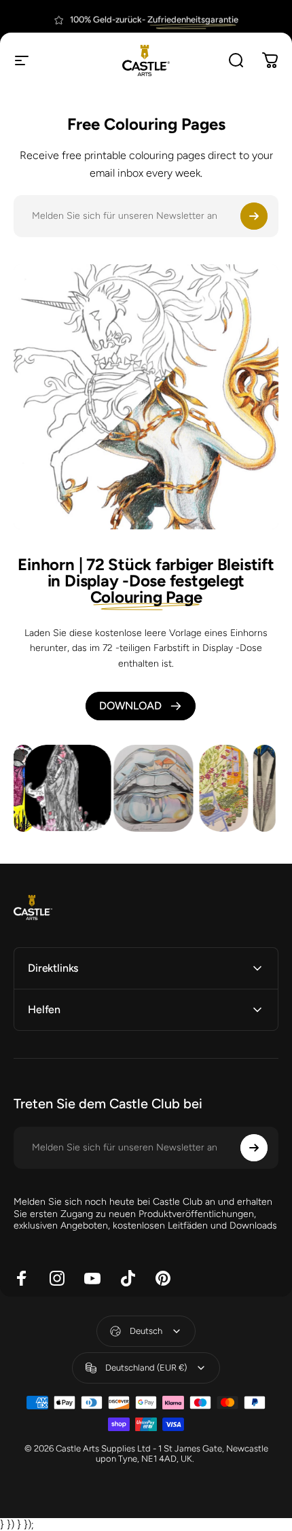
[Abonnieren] (254, 216)
